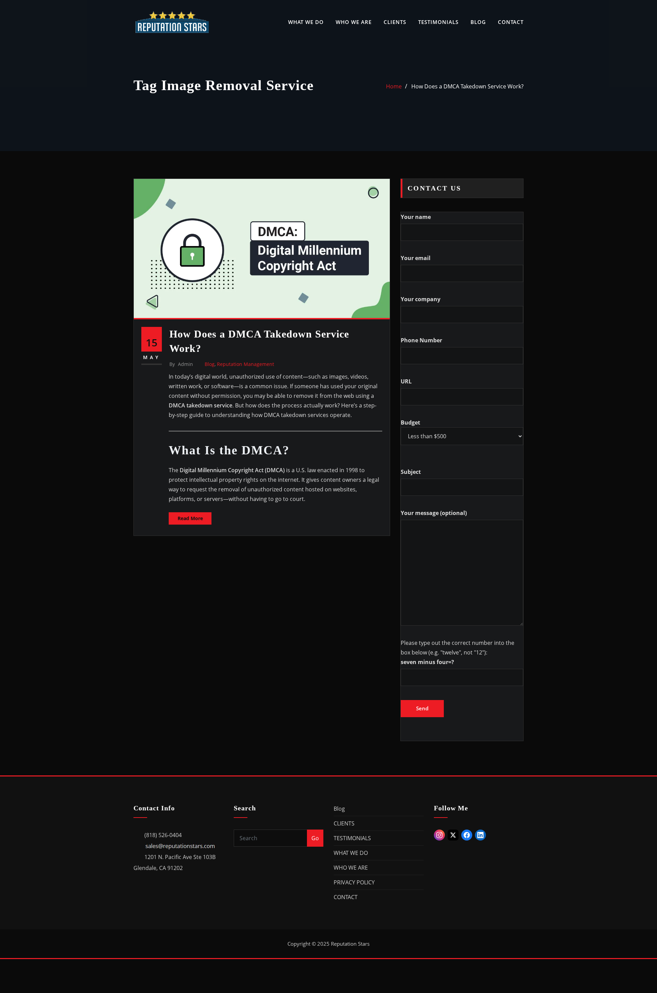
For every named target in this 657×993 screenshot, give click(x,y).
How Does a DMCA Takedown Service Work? (467, 86)
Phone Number (421, 340)
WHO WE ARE (354, 22)
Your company (420, 299)
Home (394, 86)
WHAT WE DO (306, 22)
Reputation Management (245, 364)
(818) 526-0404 (163, 835)
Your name (416, 217)
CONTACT (511, 22)
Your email (415, 258)
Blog (210, 364)
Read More (190, 518)
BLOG (478, 22)
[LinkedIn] (480, 835)
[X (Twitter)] (453, 835)
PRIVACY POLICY (354, 882)
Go (315, 838)
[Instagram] (439, 835)
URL (406, 381)
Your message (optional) (434, 513)
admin (181, 364)
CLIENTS (395, 22)
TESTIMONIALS (438, 22)
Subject (411, 472)
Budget (410, 422)
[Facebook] (466, 835)
